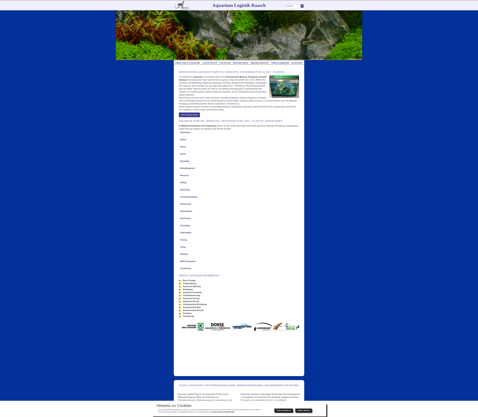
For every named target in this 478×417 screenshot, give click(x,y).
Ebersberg (185, 132)
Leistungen (209, 63)
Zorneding (185, 225)
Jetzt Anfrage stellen (189, 115)
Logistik (225, 63)
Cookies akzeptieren (283, 410)
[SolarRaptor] (283, 327)
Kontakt (297, 63)
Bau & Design (189, 280)
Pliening (184, 254)
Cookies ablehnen (303, 410)
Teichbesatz (188, 316)
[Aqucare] (267, 327)
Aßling (183, 182)
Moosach (184, 175)
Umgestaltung (189, 283)
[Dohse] (220, 327)
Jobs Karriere (280, 63)
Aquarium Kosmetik (192, 292)
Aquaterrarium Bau (192, 307)
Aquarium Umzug (191, 298)
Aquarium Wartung (192, 286)
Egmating (184, 161)
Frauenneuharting (188, 197)
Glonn (183, 147)
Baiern (183, 140)
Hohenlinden (186, 211)
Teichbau (187, 313)
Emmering (185, 190)
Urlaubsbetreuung (191, 295)
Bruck (183, 154)
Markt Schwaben (188, 261)
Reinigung (188, 289)
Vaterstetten (185, 233)
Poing (183, 247)
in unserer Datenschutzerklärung (222, 412)
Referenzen (240, 63)
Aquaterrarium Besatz (193, 310)
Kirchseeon (185, 218)
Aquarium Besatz (191, 301)
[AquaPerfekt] (240, 327)
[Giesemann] (256, 327)
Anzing (183, 240)
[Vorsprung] (196, 327)
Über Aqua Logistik (187, 63)
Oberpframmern (187, 168)
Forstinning (185, 268)
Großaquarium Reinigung (195, 304)
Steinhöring (185, 204)
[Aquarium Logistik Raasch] (181, 5)
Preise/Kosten (260, 63)
